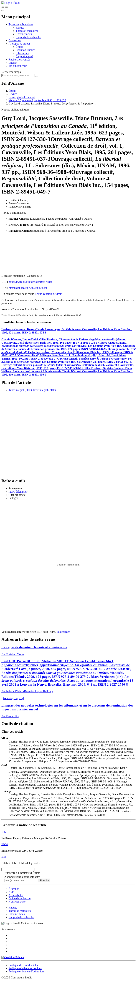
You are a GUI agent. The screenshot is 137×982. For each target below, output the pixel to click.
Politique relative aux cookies (25, 968)
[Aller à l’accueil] (10, 2)
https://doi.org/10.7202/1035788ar (28, 287)
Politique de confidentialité (24, 965)
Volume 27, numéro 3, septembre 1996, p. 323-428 (37, 100)
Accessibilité (16, 895)
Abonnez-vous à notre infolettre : (22, 876)
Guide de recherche (20, 898)
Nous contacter (17, 901)
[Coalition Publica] (12, 957)
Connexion (15, 40)
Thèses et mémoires (27, 30)
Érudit (19, 46)
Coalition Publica (25, 49)
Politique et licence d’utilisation (26, 971)
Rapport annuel (24, 56)
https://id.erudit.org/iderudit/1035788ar (30, 281)
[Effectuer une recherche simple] (2, 7)
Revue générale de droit (22, 97)
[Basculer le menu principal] (2, 10)
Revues (20, 27)
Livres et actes (24, 33)
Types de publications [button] (21, 24)
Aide (11, 891)
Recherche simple (11, 71)
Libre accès (22, 53)
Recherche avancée (19, 59)
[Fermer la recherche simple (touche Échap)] (6, 7)
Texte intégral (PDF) (20, 389)
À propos (25, 43)
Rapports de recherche (28, 37)
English (13, 62)
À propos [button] (14, 43)
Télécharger (63, 631)
